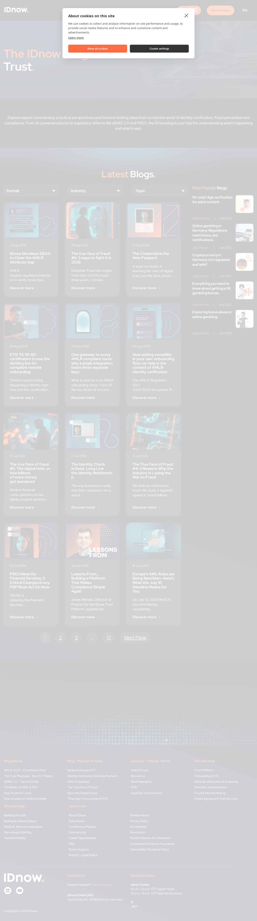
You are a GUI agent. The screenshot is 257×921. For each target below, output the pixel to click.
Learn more (76, 38)
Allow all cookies (97, 48)
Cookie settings (159, 48)
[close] (186, 15)
